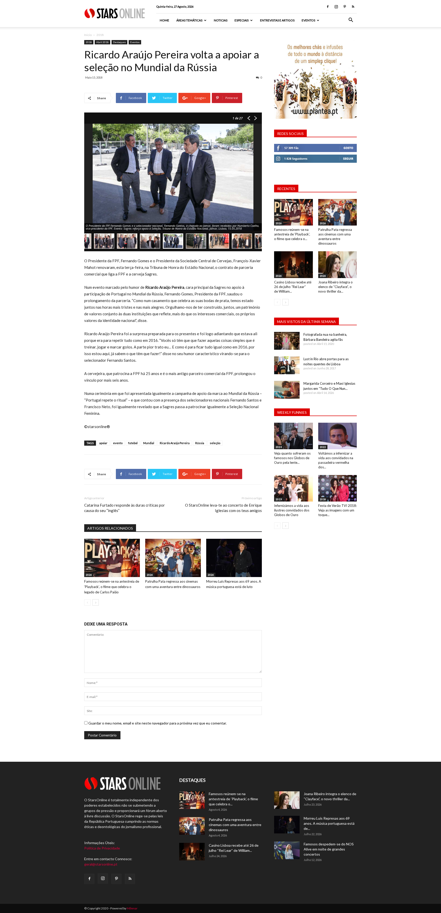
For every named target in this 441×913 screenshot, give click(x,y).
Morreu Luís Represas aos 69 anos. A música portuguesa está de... (329, 823)
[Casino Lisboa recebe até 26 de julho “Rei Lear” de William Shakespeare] (293, 264)
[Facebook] (328, 6)
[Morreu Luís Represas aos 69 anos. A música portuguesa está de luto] (234, 558)
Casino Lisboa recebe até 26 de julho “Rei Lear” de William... (292, 286)
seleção (215, 443)
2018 (89, 42)
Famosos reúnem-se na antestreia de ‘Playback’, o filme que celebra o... (292, 234)
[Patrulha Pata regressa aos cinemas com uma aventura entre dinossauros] (173, 558)
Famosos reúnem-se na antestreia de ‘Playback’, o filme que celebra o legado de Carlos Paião (111, 586)
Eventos (308, 20)
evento (117, 443)
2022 (323, 446)
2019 (279, 499)
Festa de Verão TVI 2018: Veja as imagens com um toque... (337, 510)
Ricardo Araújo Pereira (175, 443)
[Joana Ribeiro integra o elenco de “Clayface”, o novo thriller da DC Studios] (337, 264)
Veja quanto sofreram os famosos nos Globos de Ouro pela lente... (292, 458)
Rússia (199, 443)
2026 (89, 574)
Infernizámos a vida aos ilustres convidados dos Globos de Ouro (291, 510)
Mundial (148, 443)
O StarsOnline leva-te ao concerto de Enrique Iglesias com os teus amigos (223, 508)
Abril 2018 (102, 42)
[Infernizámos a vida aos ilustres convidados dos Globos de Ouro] (293, 488)
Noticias (220, 20)
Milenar (132, 908)
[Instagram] (336, 6)
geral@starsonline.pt (100, 864)
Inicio (88, 35)
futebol (133, 443)
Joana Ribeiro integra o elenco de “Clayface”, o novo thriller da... (335, 286)
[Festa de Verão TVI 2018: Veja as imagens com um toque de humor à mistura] (337, 488)
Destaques (119, 42)
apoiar (103, 443)
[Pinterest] (344, 6)
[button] (351, 20)
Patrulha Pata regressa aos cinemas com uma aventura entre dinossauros (235, 824)
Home (164, 20)
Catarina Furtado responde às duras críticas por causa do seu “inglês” (124, 508)
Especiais (242, 20)
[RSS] (353, 6)
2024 (279, 446)
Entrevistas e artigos (277, 20)
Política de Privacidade (102, 848)
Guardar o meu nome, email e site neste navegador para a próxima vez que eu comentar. (157, 723)
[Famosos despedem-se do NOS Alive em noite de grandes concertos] (287, 850)
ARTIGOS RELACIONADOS (110, 528)
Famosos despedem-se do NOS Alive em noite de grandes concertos (329, 849)
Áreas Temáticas (189, 20)
